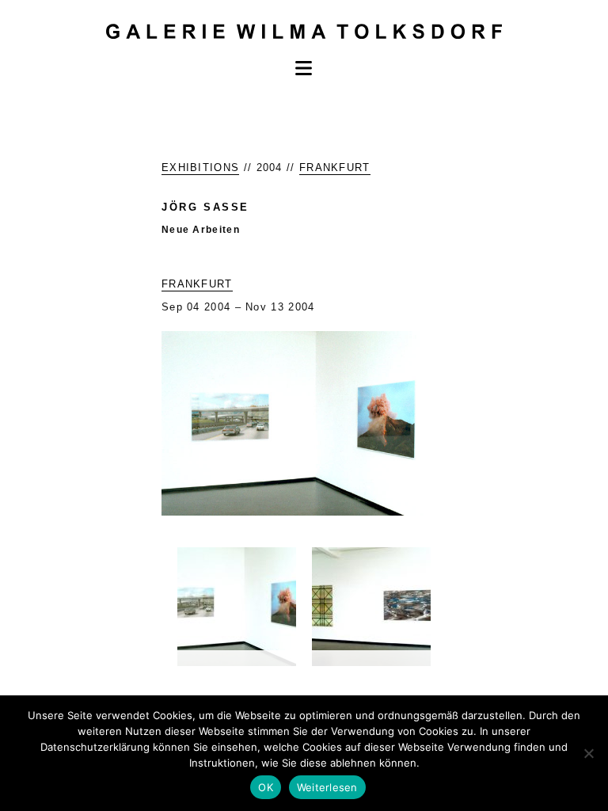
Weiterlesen (327, 787)
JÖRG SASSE (205, 207)
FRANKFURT (334, 167)
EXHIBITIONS (200, 167)
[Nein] (588, 753)
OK (265, 787)
